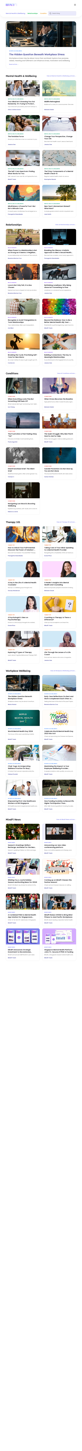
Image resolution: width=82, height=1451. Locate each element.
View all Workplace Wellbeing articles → (63, 671)
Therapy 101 (13, 522)
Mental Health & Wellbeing (15, 13)
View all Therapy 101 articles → (66, 522)
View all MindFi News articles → (66, 819)
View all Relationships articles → (65, 224)
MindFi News (13, 819)
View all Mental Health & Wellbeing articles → (61, 76)
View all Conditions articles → (66, 373)
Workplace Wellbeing (18, 670)
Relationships (33, 13)
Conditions (44, 13)
